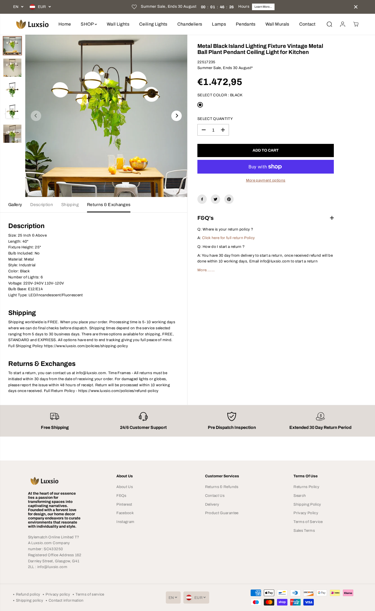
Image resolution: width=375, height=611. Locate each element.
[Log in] (343, 24)
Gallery (15, 204)
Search (299, 496)
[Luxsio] (32, 24)
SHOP (88, 24)
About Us (124, 487)
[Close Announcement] (356, 7)
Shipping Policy (307, 504)
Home (64, 24)
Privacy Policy (305, 513)
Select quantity (215, 119)
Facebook (125, 513)
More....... (206, 270)
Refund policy (28, 594)
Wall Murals (277, 24)
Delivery (212, 504)
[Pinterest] (229, 199)
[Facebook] (202, 199)
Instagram (125, 522)
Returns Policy (306, 487)
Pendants (246, 24)
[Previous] (36, 116)
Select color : (220, 95)
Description (41, 204)
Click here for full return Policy (228, 238)
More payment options (266, 180)
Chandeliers (189, 24)
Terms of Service (308, 522)
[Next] (176, 116)
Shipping (70, 204)
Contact (307, 24)
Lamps (219, 24)
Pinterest (124, 504)
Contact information (66, 600)
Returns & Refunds (222, 487)
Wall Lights (118, 24)
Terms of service (89, 594)
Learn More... (263, 6)
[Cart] (356, 24)
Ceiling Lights (153, 24)
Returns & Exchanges (108, 204)
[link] (55, 480)
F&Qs (121, 496)
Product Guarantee (222, 513)
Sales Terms (304, 530)
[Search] (329, 24)
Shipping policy (29, 600)
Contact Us (215, 496)
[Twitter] (215, 199)
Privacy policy (58, 594)
